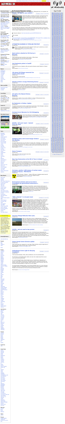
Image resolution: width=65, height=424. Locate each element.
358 (57, 82)
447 (59, 62)
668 (57, 15)
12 (58, 151)
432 (59, 66)
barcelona (2, 255)
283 (57, 98)
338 (57, 86)
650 (52, 19)
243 (57, 107)
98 (55, 138)
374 (55, 78)
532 (59, 44)
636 (61, 21)
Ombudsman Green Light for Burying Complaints (23, 251)
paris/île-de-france (4, 289)
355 (52, 83)
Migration (2, 158)
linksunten (2, 278)
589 (55, 32)
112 (59, 135)
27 (57, 149)
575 (52, 35)
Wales (2, 80)
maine (2, 370)
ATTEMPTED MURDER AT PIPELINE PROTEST (26, 44)
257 (59, 103)
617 (59, 26)
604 (55, 29)
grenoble (2, 269)
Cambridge (28, 211)
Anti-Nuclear (3, 138)
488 (57, 54)
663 (57, 16)
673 (57, 14)
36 (53, 148)
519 (55, 47)
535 (52, 44)
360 (52, 82)
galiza (2, 267)
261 (61, 102)
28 (55, 149)
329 (55, 88)
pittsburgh (2, 385)
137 (59, 129)
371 (61, 78)
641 (61, 20)
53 (60, 144)
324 (55, 89)
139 (55, 129)
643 (57, 20)
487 (59, 54)
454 (55, 61)
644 (55, 20)
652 (59, 18)
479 (55, 56)
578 (57, 34)
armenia (2, 251)
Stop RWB (3, 204)
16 (51, 151)
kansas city (3, 367)
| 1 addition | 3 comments (41, 13)
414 (55, 70)
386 (61, 75)
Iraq (1, 157)
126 (61, 131)
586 (61, 32)
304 (55, 94)
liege (1, 275)
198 (57, 116)
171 (61, 122)
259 (55, 103)
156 (61, 125)
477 (59, 56)
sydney (2, 342)
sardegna (2, 298)
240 (52, 108)
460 (52, 60)
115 (52, 135)
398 (57, 73)
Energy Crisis (3, 147)
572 (59, 35)
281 (61, 98)
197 (59, 116)
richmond (2, 387)
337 (59, 86)
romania (2, 296)
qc (1, 341)
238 (57, 108)
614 (55, 27)
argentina (2, 310)
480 (52, 56)
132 (59, 130)
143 (57, 128)
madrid (2, 281)
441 (61, 63)
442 (59, 63)
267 (59, 101)
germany (2, 268)
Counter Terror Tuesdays (4, 42)
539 (55, 43)
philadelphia (3, 384)
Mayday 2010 (3, 188)
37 (51, 148)
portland (2, 386)
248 (57, 105)
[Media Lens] (5, 122)
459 (55, 60)
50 (53, 145)
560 (52, 39)
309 (55, 92)
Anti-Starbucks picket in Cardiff (21, 63)
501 (61, 50)
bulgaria (2, 260)
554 (55, 40)
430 (52, 67)
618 (57, 26)
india (1, 345)
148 (57, 127)
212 (59, 113)
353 (57, 83)
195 (52, 117)
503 (57, 50)
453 (57, 61)
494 (55, 53)
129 (55, 131)
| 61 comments (43, 197)
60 (60, 143)
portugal (2, 294)
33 (58, 148)
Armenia (2, 408)
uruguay (2, 327)
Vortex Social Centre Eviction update (23, 241)
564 (55, 37)
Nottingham (3, 88)
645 (52, 20)
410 (52, 71)
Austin (2, 354)
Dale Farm (2, 184)
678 (57, 13)
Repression (37, 134)
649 (55, 19)
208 (57, 114)
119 (55, 134)
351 (61, 83)
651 (61, 18)
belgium (2, 257)
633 (57, 22)
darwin (2, 336)
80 (62, 140)
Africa (2, 247)
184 (55, 119)
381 (61, 76)
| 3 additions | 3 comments (41, 94)
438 (57, 64)
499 (55, 51)
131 (61, 130)
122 (59, 132)
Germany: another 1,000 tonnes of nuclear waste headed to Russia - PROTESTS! (27, 171)
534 (55, 44)
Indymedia (2, 156)
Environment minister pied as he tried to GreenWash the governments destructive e (25, 182)
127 (59, 131)
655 (52, 18)
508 (57, 49)
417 (59, 69)
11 (60, 151)
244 (55, 107)
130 (52, 131)
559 (55, 39)
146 (61, 127)
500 (52, 51)
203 (57, 115)
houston (2, 365)
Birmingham (31, 77)
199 (55, 116)
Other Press (3, 161)
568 (57, 36)
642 (59, 20)
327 (59, 88)
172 (59, 122)
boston (2, 356)
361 (61, 81)
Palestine (2, 162)
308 (57, 92)
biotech (2, 414)
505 (52, 50)
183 (57, 119)
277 (59, 99)
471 (61, 57)
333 (57, 87)
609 (55, 28)
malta (2, 282)
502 (59, 50)
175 (52, 122)
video (2, 245)
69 (57, 142)
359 (55, 82)
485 (52, 55)
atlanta (2, 353)
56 (55, 144)
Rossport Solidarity (4, 208)
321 (61, 89)
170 (52, 123)
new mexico (3, 378)
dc (1, 363)
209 (55, 114)
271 (61, 100)
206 (61, 114)
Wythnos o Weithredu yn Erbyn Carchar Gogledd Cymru (5, 28)
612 (59, 27)
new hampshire (3, 376)
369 (55, 80)
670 (52, 15)
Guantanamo (3, 194)
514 (55, 48)
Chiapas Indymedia (4, 65)
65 (51, 143)
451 (61, 61)
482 (59, 55)
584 (55, 33)
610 (52, 28)
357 (59, 82)
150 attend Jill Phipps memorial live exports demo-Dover (23, 73)
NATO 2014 (3, 177)
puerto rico (3, 322)
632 (59, 22)
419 (55, 69)
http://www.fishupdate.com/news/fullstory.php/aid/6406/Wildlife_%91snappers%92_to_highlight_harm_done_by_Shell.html (34, 37)
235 (52, 109)
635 (52, 22)
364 (55, 81)
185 (52, 119)
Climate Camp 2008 (4, 206)
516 (61, 47)
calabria (2, 261)
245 (52, 107)
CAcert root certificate (3, 230)
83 (57, 140)
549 (55, 41)
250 (52, 105)
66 (62, 142)
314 (55, 91)
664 (55, 16)
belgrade (2, 258)
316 (61, 90)
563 (57, 37)
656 (61, 17)
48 (57, 145)
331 (61, 87)
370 (52, 80)
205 (52, 115)
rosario (2, 324)
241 (61, 107)
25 (60, 149)
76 (57, 141)
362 (59, 81)
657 (59, 17)
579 (55, 34)
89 (58, 139)
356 (61, 82)
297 (59, 95)
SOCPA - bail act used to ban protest (23, 229)
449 (55, 62)
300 (52, 95)
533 (57, 44)
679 (55, 13)
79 (51, 141)
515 (52, 48)
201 (61, 115)
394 (55, 74)
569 (55, 36)
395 (52, 74)
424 (55, 68)
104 (55, 137)
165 (52, 124)
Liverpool (2, 74)
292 (59, 96)
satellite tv (2, 244)
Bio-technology (3, 141)
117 (59, 134)
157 (59, 125)
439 (55, 64)
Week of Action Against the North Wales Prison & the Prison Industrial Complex (5, 24)
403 (57, 72)
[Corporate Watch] (5, 120)
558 (57, 39)
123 (57, 132)
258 (57, 103)
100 (51, 138)
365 (52, 81)
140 (52, 129)
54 (58, 144)
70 (55, 142)
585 (52, 33)
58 (51, 144)
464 (55, 59)
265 (52, 102)
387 (59, 75)
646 (61, 19)
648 (57, 19)
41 (57, 146)
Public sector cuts (4, 164)
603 (57, 29)
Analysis (2, 135)
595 (52, 31)
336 (61, 86)
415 (52, 70)
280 (52, 99)
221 (61, 111)
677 (59, 13)
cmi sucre (2, 316)
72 (51, 142)
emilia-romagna (3, 264)
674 (55, 14)
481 (61, 55)
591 (61, 31)
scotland (2, 299)
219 (55, 112)
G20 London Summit (4, 190)
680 (52, 13)
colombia (2, 317)
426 (61, 67)
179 (55, 121)
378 (57, 77)
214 (55, 113)
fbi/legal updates (4, 418)
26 (58, 149)
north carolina (3, 380)
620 (52, 26)
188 (57, 118)
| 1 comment (43, 251)
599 (55, 30)
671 (61, 14)
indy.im (2, 97)
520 (52, 47)
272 (59, 100)
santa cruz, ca (3, 396)
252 (59, 104)
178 (57, 121)
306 (61, 92)
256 (61, 103)
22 (53, 150)
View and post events (5, 13)
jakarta (2, 337)
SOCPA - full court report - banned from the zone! (22, 123)
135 (52, 130)
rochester (2, 389)
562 (59, 37)
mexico (2, 319)
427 (59, 67)
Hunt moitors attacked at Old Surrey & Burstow (23, 53)
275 (52, 100)
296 (61, 95)
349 (55, 84)
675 (52, 14)
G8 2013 (2, 178)
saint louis (2, 391)
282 (59, 98)
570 (52, 36)
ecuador (2, 318)
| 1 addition (43, 64)
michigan (2, 372)
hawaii (2, 364)
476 (61, 56)
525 (52, 46)
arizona (2, 350)
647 (59, 19)
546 (61, 41)
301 (61, 94)
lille (1, 277)
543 (57, 42)
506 (61, 49)
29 (53, 149)
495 (52, 53)
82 (58, 140)
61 (58, 143)
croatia (2, 262)
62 (57, 143)
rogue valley (3, 390)
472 (59, 57)
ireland (2, 271)
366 (61, 80)
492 (59, 53)
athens (2, 253)
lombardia (2, 280)
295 (52, 96)
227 (59, 110)
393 (57, 74)
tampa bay (3, 399)
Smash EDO (3, 209)
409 (55, 71)
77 (55, 141)
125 (52, 132)
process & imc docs (4, 420)
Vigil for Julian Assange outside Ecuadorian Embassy (5, 51)
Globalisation (3, 152)
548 (57, 41)
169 (55, 123)
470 (52, 58)
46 (60, 145)
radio (1, 243)
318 (57, 90)
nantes (2, 284)
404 (55, 72)
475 (52, 57)
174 (55, 122)
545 (52, 42)
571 (61, 35)
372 (59, 78)
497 (59, 51)
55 (57, 144)
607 (59, 28)
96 (59, 138)
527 (59, 45)
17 (62, 150)
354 (55, 83)
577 (59, 34)
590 (52, 32)
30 (51, 149)
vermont (2, 403)
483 (57, 55)
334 (55, 87)
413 (57, 70)
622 (59, 24)
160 (52, 125)
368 (57, 80)
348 (57, 84)
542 (59, 42)
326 (61, 88)
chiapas (2, 312)
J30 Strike (2, 185)
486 (61, 54)
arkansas (2, 351)
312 (59, 91)
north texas (3, 381)
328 (57, 88)
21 (55, 150)
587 (59, 32)
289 (55, 97)
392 (59, 74)
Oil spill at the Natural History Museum (21, 94)
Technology (28, 176)
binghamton (3, 355)
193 (57, 117)
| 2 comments (43, 73)
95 (60, 138)
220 (52, 112)
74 (60, 141)
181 (61, 119)
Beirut (2, 409)
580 (52, 34)
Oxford (2, 76)
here (3, 46)
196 (61, 116)
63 (55, 143)
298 (57, 95)
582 (59, 33)
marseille (2, 283)
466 (61, 58)
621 (61, 24)
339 (55, 86)
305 (52, 94)
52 (62, 144)
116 (61, 134)
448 (57, 62)
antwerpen (2, 250)
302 (59, 94)
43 (53, 146)
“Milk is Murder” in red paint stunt (22, 197)
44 (51, 146)
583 (57, 33)
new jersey (3, 377)
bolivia (2, 311)
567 (59, 36)
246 (61, 105)
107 (59, 136)
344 (55, 85)
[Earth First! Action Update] (5, 126)
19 (58, 150)
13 (57, 151)
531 (61, 44)
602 (59, 29)
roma (1, 295)
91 (55, 139)
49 (55, 145)
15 (53, 151)
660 (52, 17)
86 (51, 140)
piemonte (2, 291)
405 (52, 72)
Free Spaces (20, 246)
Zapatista (26, 68)
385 (52, 76)
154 (55, 126)
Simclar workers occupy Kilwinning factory (25, 81)
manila (2, 338)
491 (61, 53)
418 (57, 69)
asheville (2, 352)
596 (61, 30)
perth (1, 340)
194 (55, 117)
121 (61, 132)
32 (60, 148)
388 (57, 75)
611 (61, 27)
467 (59, 58)
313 (57, 91)
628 (57, 23)
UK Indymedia (12, 3)
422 (59, 68)
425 (52, 68)
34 (57, 148)
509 (55, 49)
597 (59, 30)
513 (57, 48)
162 (59, 124)
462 (59, 59)
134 (55, 130)
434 (55, 66)
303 (57, 94)
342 (59, 85)
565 (52, 37)
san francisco (3, 393)
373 (57, 78)
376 (61, 77)
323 (57, 89)
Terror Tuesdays (4, 45)
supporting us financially (5, 110)
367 (59, 80)
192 (59, 117)
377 (59, 77)
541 (61, 42)
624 (55, 24)
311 (61, 91)
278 (57, 99)
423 (57, 68)
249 (55, 105)
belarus (2, 256)
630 (52, 23)
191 (61, 117)
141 (61, 128)
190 (52, 118)
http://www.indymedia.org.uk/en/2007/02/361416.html (31, 33)
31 (62, 148)
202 (59, 115)
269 (55, 101)
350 (52, 84)
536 (61, 43)
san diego (2, 392)
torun (1, 302)
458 (57, 60)
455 (52, 61)
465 (52, 59)
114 (55, 135)
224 (55, 111)
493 (57, 53)
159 (55, 125)
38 (62, 146)
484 (55, 55)
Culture (2, 144)
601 (61, 29)
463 (57, 59)
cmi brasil (2, 315)
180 (52, 121)
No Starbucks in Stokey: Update (21, 103)
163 (57, 124)
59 (62, 143)
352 (59, 83)
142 (59, 128)
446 (61, 62)
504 (55, 50)
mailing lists (3, 419)
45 (62, 145)
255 (52, 104)
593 (57, 31)
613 (57, 27)
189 (55, 118)
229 (55, 110)
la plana (2, 274)
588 (57, 32)
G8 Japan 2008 (3, 201)
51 (51, 145)
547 (59, 41)
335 (52, 87)
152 (59, 126)
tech (1, 421)
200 (52, 116)
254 (55, 104)
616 (61, 26)
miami (2, 371)
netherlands (3, 286)
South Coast (29, 59)
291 (61, 96)
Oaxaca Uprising (4, 207)
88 (60, 139)
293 (57, 96)
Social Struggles (26, 77)
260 (52, 103)
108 (57, 136)
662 (59, 16)
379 (55, 77)
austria (2, 254)
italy (1, 273)
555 (52, 40)
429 (55, 67)
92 (53, 139)
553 (57, 40)
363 (57, 81)
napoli (2, 285)
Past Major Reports (4, 212)
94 (62, 138)
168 (57, 123)
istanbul (2, 272)
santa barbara (3, 395)
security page (3, 232)
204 (55, 115)
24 (62, 149)
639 (55, 21)
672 (59, 14)
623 (57, 24)
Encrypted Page (5, 215)
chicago (2, 358)
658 (57, 17)
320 (52, 90)
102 (59, 137)
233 (57, 109)
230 (52, 110)
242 (59, 107)
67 (60, 142)
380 (52, 77)
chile (1, 313)
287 (59, 97)
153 (57, 126)
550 (52, 41)
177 (59, 121)
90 (57, 139)
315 (52, 91)
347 (59, 84)
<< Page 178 (54, 154)
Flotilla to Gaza (3, 187)
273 (57, 100)
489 (55, 54)
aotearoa (2, 332)
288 (57, 97)
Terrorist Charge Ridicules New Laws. (23, 215)
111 (61, 135)
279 (55, 99)
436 (61, 64)
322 (59, 89)
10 (62, 151)
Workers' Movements (22, 68)
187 (59, 118)
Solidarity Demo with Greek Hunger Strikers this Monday (25, 139)
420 (52, 69)
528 (57, 45)
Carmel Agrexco (3, 200)
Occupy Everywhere (4, 182)
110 (52, 136)
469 (55, 58)
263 (57, 102)
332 (59, 87)
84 (55, 140)
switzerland (3, 301)
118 (57, 134)
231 (61, 109)
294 (55, 96)
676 (61, 13)
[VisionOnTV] (5, 124)
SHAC (2, 202)
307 (59, 92)
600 (52, 30)
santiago (2, 325)
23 (51, 150)
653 (57, 18)
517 (59, 47)
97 (57, 138)
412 (59, 70)
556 (61, 39)
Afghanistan (3, 134)
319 (55, 90)
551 (61, 40)
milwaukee (3, 373)
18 (60, 150)
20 (57, 150)
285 (52, 98)
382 (59, 76)
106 (61, 136)
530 (52, 45)
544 (55, 42)
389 (55, 75)
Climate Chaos (31, 191)
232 (59, 109)
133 (57, 130)
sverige (2, 300)
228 (57, 110)
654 (55, 18)
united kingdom (3, 305)
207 (59, 114)
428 (57, 67)
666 (61, 15)
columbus (2, 362)
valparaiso (2, 328)
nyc (1, 382)
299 (55, 95)
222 (59, 111)
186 (61, 118)
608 (57, 28)
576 (61, 34)
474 (55, 57)
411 (61, 70)
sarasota (2, 397)
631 (61, 22)
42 (55, 146)
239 (55, 108)
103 (57, 137)
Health (25, 211)
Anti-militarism (34, 134)
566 (61, 36)
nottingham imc (3, 288)
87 (62, 139)
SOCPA (30, 134)
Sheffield (2, 78)
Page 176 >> (60, 154)
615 (52, 27)
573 (57, 35)
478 (57, 56)
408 (57, 71)
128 (57, 131)
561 (61, 37)
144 (55, 128)
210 (52, 114)
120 (52, 134)
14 (55, 151)
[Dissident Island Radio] (5, 119)
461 (61, 59)
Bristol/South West (4, 87)
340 (52, 86)
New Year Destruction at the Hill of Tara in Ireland (27, 159)
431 (61, 66)
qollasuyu (2, 323)
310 (52, 92)
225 (52, 111)
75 (58, 141)
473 (57, 57)
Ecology (24, 176)
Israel (2, 410)
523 (57, 46)
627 (59, 23)
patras (2, 290)
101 (61, 137)
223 (57, 111)
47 (58, 145)
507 (59, 49)
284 (55, 98)
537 (59, 43)
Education (20, 269)
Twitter (6, 97)
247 (59, 105)
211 (61, 113)
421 (61, 68)
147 (59, 127)
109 (55, 136)
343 (57, 85)
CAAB (8, 37)
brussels (2, 259)
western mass (3, 404)
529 (55, 45)
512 (59, 48)
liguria (2, 276)
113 (57, 135)
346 (61, 84)
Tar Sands (2, 189)
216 (61, 112)
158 (57, 125)
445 (52, 63)
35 (55, 148)
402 (59, 72)
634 (55, 22)
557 (59, 39)
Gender (2, 151)
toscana (2, 303)
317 (59, 90)
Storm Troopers (17, 151)
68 (58, 142)
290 (52, 97)
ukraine (2, 304)
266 (61, 101)
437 (59, 64)
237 (59, 108)
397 (59, 73)
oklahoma (2, 383)
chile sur (2, 314)
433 (57, 66)
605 (52, 29)
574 (55, 35)
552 (59, 40)
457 (59, 60)
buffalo (2, 357)
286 (61, 97)
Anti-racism (3, 140)
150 (52, 127)
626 (61, 23)
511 (61, 48)
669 (55, 15)
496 (61, 51)
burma (2, 335)
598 (57, 30)
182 (59, 119)
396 (61, 73)
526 (61, 45)
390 (52, 75)
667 (59, 15)
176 (61, 121)
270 (52, 101)
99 (53, 138)
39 (60, 146)
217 (59, 112)
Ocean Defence (3, 159)
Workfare (2, 179)
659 (55, 17)
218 (57, 112)
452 (59, 61)
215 (52, 113)
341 (61, 85)
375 (52, 78)
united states (3, 400)
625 (52, 24)
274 (55, 100)
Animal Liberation (21, 59)
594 (55, 31)
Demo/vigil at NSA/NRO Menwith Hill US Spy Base (5, 36)
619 (55, 26)
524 (55, 46)
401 (61, 72)
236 (61, 108)
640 (52, 21)
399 (55, 73)
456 (61, 60)
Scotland (2, 89)
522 (59, 46)
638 (57, 21)
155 (52, 126)
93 (51, 139)
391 (61, 74)
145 (52, 128)
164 (55, 124)
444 (55, 63)
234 (55, 109)
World (31, 176)
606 (61, 28)
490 (52, 54)
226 (61, 110)
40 (58, 146)
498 (57, 51)
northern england (4, 287)
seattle (2, 398)
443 (57, 63)
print (1, 242)
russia (2, 297)
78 (53, 141)
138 (57, 129)
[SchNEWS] (5, 117)
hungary (2, 270)
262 (59, 102)
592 (59, 31)
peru (1, 321)
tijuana (2, 326)
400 (52, 73)
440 (52, 64)
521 (61, 46)
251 (61, 104)
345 (52, 85)
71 (53, 142)
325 (52, 89)
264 (55, 102)
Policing (2, 163)
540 (52, 43)
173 (57, 122)
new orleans (3, 379)
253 (57, 104)
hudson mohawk (4, 366)
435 (52, 66)
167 (59, 123)
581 (61, 33)
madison (2, 369)
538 (57, 43)
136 (61, 129)
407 (59, 71)
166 (61, 123)
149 (55, 127)
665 (52, 16)
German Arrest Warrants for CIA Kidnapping (25, 112)
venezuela (2, 329)
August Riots (3, 183)
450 (52, 62)
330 (52, 88)
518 (57, 47)
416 (61, 69)
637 (59, 21)
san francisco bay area (5, 394)
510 (52, 49)
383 (57, 76)
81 (60, 140)
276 (61, 99)
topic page (4, 55)
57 (53, 144)
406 (61, 71)
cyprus (2, 263)
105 (52, 137)
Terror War (37, 224)
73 (62, 141)
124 (55, 132)
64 (53, 143)
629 (55, 23)
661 (61, 16)
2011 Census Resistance (5, 181)
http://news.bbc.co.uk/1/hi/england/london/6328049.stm (24, 39)
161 (61, 124)
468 (57, 58)
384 (55, 76)
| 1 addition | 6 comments (41, 123)
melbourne (2, 339)
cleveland (2, 359)
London (25, 59)
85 (53, 140)
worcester (2, 405)
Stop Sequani (3, 203)
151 (61, 126)
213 (57, 113)
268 (57, 101)
